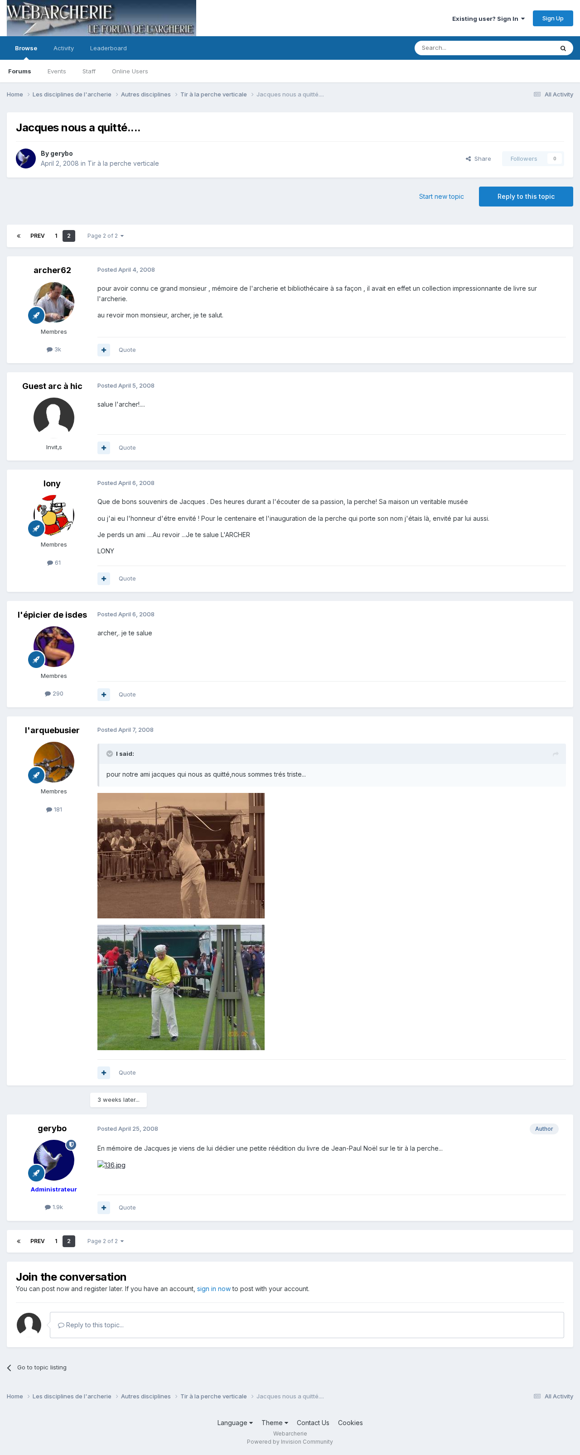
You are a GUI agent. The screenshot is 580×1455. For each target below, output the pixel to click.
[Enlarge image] (111, 1164)
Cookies (350, 1422)
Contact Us (313, 1422)
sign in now (214, 1288)
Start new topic (441, 196)
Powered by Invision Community (290, 1441)
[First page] (18, 236)
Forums (19, 71)
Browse (26, 48)
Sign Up (553, 18)
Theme (273, 1422)
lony (52, 483)
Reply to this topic (526, 196)
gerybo (61, 153)
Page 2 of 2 (104, 235)
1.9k (57, 1206)
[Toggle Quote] (110, 753)
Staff (89, 71)
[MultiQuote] (103, 350)
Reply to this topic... (94, 1325)
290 (57, 693)
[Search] (563, 48)
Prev (37, 235)
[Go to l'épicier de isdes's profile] (54, 646)
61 (57, 562)
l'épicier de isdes (52, 614)
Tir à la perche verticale (123, 163)
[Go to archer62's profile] (54, 302)
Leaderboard (108, 48)
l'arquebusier (52, 730)
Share (481, 158)
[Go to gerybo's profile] (26, 158)
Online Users (130, 71)
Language (233, 1422)
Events (57, 71)
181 (57, 809)
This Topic (526, 47)
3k (57, 349)
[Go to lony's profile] (54, 515)
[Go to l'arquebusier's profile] (54, 762)
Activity (63, 48)
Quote (127, 349)
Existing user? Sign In (486, 18)
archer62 (52, 270)
